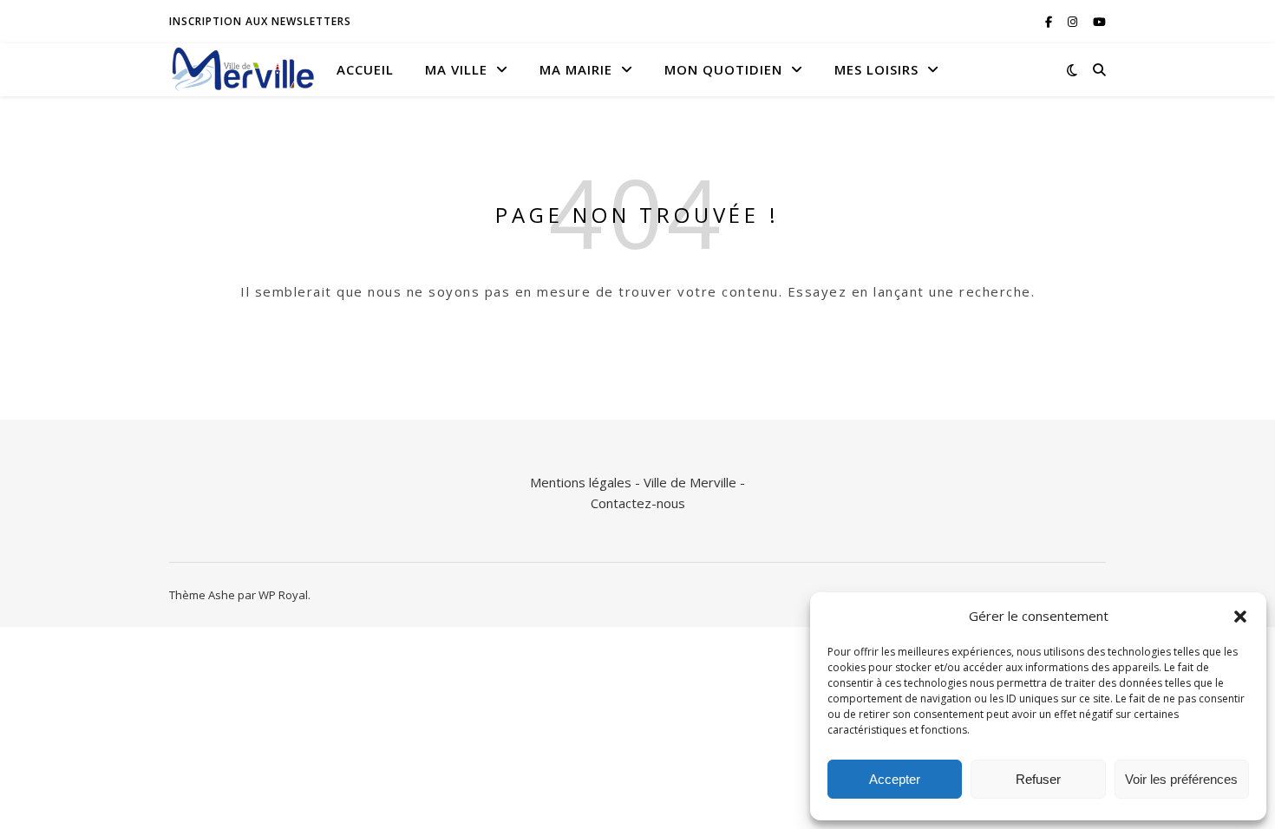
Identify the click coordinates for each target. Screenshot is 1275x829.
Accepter (894, 779)
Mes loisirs (876, 69)
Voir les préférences (1181, 779)
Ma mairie (575, 69)
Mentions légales (580, 482)
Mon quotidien (723, 69)
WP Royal (283, 595)
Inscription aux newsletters (260, 21)
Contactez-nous (638, 503)
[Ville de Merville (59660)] (243, 69)
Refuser (1038, 779)
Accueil (365, 69)
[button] (1240, 616)
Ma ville (456, 69)
